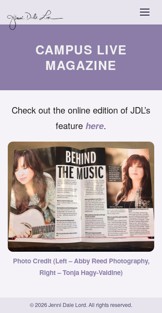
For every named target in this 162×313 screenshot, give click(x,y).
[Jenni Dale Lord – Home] (36, 12)
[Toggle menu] (144, 12)
